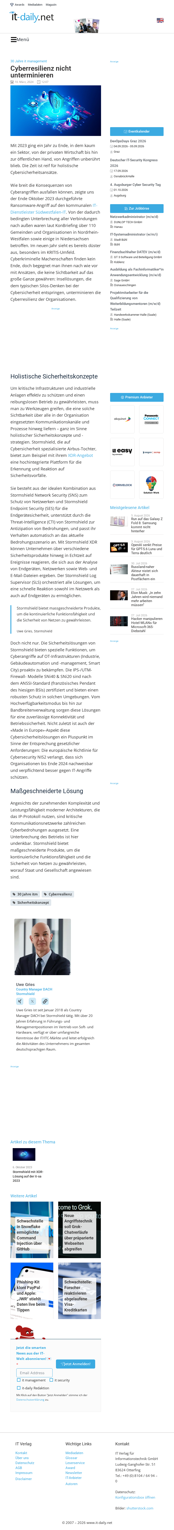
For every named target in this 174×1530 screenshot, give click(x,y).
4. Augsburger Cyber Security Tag (135, 185)
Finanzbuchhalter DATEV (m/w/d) (135, 252)
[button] (20, 40)
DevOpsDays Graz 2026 (128, 141)
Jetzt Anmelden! (77, 1364)
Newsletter (73, 1473)
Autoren (71, 1484)
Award (70, 1468)
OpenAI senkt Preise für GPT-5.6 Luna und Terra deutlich (146, 549)
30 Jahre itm (27, 894)
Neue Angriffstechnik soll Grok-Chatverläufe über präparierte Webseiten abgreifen (79, 1232)
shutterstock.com (139, 1508)
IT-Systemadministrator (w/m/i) (134, 234)
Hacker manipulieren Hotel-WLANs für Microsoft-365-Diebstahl (146, 625)
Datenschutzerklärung (30, 1400)
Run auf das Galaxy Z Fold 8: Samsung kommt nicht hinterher (147, 525)
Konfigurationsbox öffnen (135, 1497)
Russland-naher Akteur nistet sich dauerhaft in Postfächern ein (144, 573)
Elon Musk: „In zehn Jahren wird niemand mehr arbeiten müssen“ (146, 599)
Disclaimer (23, 1479)
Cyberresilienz (60, 894)
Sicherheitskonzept (33, 902)
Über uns (22, 1458)
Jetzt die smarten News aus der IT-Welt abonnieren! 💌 (33, 1353)
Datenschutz (24, 1463)
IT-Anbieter (73, 1478)
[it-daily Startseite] (39, 17)
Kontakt (21, 1453)
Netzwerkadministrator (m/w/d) (134, 217)
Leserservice (75, 1463)
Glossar (71, 1458)
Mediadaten (74, 1453)
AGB (18, 1468)
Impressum (23, 1473)
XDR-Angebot (80, 455)
